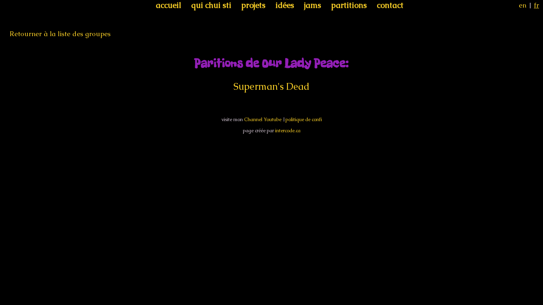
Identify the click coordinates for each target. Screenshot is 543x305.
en (522, 5)
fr (536, 5)
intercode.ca (288, 130)
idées (284, 5)
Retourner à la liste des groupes (60, 33)
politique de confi (303, 119)
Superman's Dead (271, 86)
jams (312, 5)
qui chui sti (211, 5)
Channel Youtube (262, 119)
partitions (349, 5)
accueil (168, 5)
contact (390, 5)
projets (253, 5)
